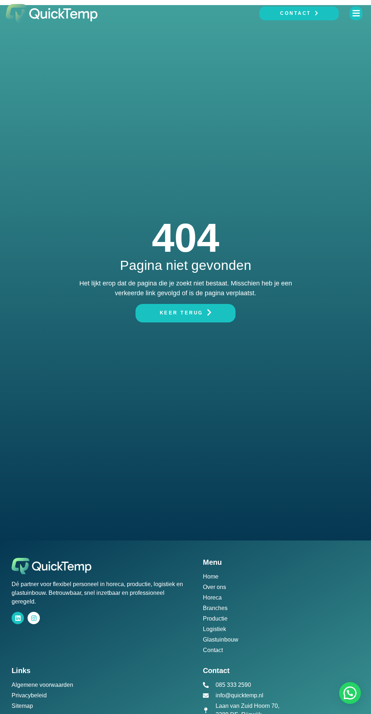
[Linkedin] (18, 618)
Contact (295, 13)
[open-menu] (356, 13)
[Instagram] (34, 618)
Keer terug (181, 313)
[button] (350, 693)
